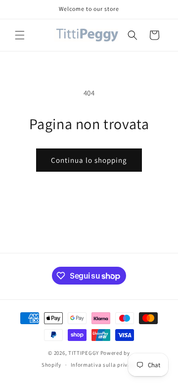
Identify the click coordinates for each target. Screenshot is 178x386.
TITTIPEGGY (83, 352)
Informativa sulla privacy (104, 364)
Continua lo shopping (89, 160)
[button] (20, 35)
